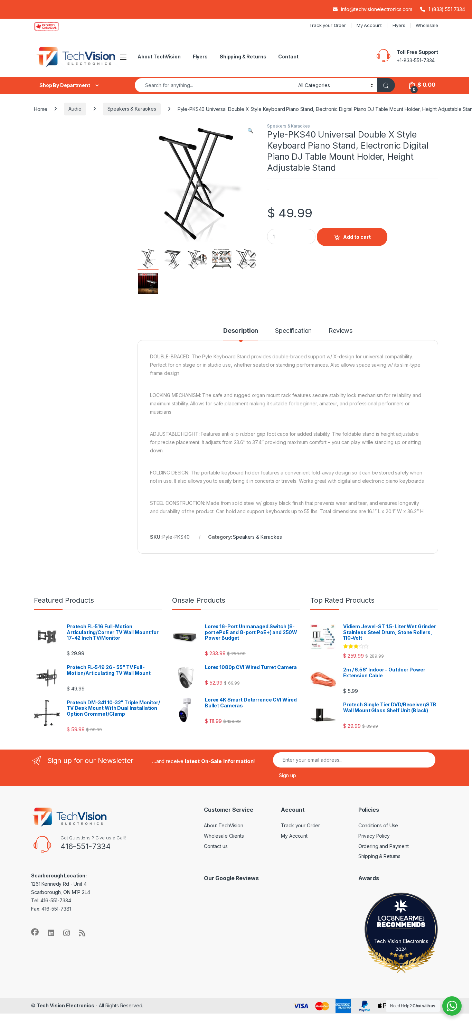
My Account (369, 25)
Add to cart (357, 237)
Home (40, 109)
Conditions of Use (378, 825)
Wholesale (427, 25)
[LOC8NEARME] (401, 919)
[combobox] (214, 85)
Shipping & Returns (243, 56)
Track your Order (327, 25)
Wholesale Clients (224, 836)
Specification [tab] (293, 331)
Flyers (399, 25)
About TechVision (159, 56)
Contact (288, 56)
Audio (74, 109)
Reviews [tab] (340, 331)
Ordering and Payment (383, 846)
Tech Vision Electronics (401, 940)
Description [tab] (240, 331)
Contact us (216, 846)
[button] (250, 130)
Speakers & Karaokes (131, 109)
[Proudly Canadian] (52, 26)
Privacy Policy (374, 836)
